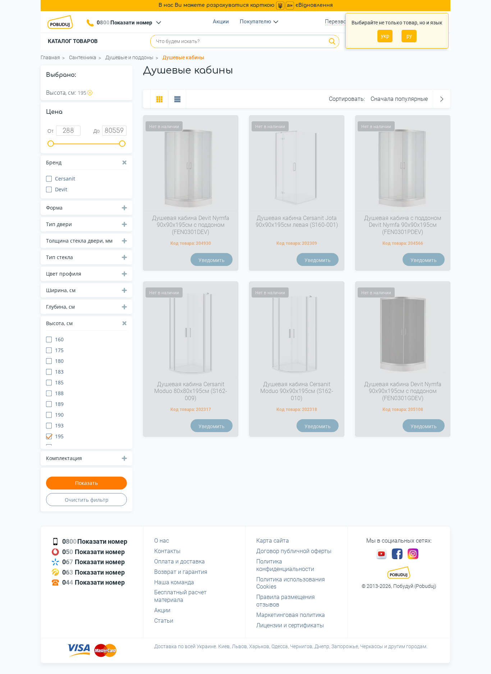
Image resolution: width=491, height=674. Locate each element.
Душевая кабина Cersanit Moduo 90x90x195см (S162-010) (296, 391)
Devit (61, 189)
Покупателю (255, 21)
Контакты (167, 551)
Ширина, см (60, 290)
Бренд (53, 162)
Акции (221, 21)
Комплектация (64, 458)
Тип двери (59, 224)
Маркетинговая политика (290, 615)
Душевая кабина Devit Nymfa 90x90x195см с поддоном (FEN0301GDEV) (402, 391)
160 (59, 339)
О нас (161, 540)
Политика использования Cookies (290, 583)
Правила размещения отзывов (285, 601)
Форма (54, 207)
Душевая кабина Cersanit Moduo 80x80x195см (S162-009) (190, 391)
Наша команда (174, 582)
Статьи (163, 620)
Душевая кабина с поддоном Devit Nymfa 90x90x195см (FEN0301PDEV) (402, 225)
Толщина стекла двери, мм (79, 240)
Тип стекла (59, 257)
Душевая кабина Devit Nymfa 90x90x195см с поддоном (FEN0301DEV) (190, 225)
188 (59, 393)
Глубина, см (60, 306)
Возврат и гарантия (180, 571)
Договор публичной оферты (293, 551)
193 (59, 425)
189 (59, 404)
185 (59, 382)
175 (59, 350)
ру (409, 36)
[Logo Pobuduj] (62, 22)
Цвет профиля (63, 273)
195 (82, 92)
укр (385, 36)
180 (59, 360)
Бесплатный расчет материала (180, 596)
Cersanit (65, 178)
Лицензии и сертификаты (290, 625)
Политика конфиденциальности (285, 565)
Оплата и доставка (179, 561)
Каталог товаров (73, 41)
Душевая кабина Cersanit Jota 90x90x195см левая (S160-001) (297, 221)
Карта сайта (272, 540)
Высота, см (59, 323)
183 (59, 371)
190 (59, 414)
